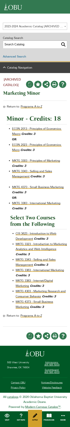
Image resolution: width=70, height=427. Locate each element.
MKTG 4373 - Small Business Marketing (38, 187)
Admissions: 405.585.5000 (52, 363)
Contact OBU (18, 382)
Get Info (21, 420)
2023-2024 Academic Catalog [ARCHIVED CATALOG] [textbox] (35, 26)
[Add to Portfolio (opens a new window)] (37, 84)
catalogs (12, 397)
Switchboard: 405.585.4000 (52, 371)
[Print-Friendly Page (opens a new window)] (54, 84)
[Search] (63, 44)
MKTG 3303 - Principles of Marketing (36, 160)
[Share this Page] (46, 84)
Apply (35, 420)
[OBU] (13, 7)
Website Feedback (52, 387)
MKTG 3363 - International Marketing (36, 203)
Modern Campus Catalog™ (43, 407)
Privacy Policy (18, 387)
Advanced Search (14, 56)
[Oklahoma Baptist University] (35, 353)
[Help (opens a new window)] (62, 84)
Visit (7, 420)
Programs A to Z (31, 106)
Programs (49, 420)
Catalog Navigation (19, 67)
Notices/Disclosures (51, 382)
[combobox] (35, 26)
